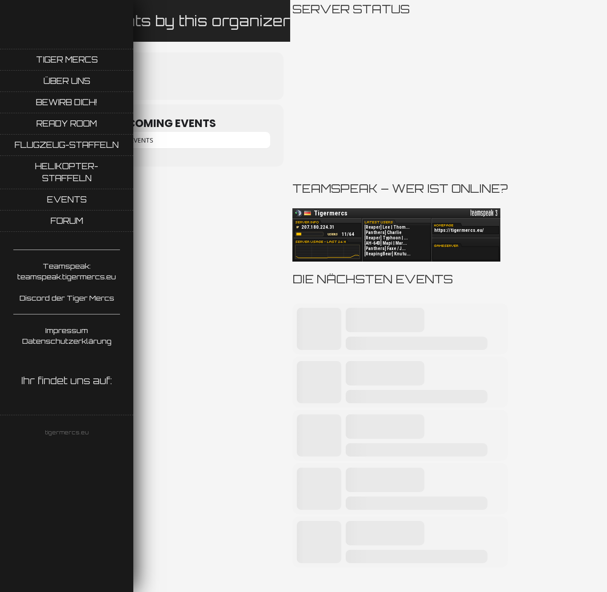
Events (67, 199)
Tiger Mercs (67, 59)
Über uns (67, 81)
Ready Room (66, 123)
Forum (67, 221)
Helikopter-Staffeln (66, 172)
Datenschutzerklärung (67, 341)
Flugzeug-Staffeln (67, 145)
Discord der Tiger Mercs (67, 298)
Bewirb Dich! (66, 102)
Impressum (66, 330)
